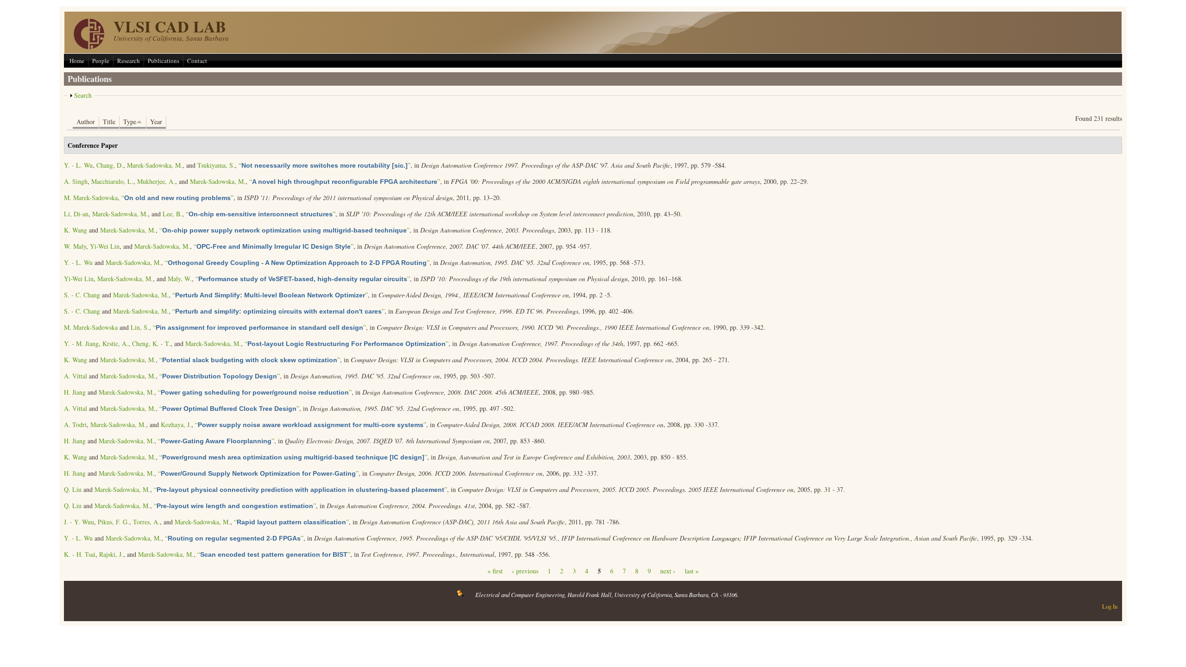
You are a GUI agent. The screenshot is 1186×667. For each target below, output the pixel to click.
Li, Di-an (76, 213)
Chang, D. (109, 165)
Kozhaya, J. (176, 424)
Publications (163, 61)
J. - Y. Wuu (79, 521)
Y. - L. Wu (78, 165)
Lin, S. (140, 327)
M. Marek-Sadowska (91, 197)
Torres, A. (146, 521)
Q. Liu (73, 489)
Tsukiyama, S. (216, 165)
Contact (197, 61)
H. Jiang (75, 392)
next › (667, 570)
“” (324, 165)
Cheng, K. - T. (151, 343)
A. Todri (75, 424)
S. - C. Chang (82, 294)
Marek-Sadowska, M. (155, 165)
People (100, 61)
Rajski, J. (111, 554)
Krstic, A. (115, 343)
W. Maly (75, 246)
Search (83, 95)
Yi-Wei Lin (105, 246)
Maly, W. (180, 278)
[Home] (89, 46)
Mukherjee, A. (156, 181)
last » (692, 570)
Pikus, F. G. (113, 521)
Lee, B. (172, 213)
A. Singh (76, 181)
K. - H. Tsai (79, 554)
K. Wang (75, 230)
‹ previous (525, 570)
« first (495, 570)
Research (128, 61)
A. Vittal (75, 375)
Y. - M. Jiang (81, 343)
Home (76, 61)
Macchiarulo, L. (112, 181)
